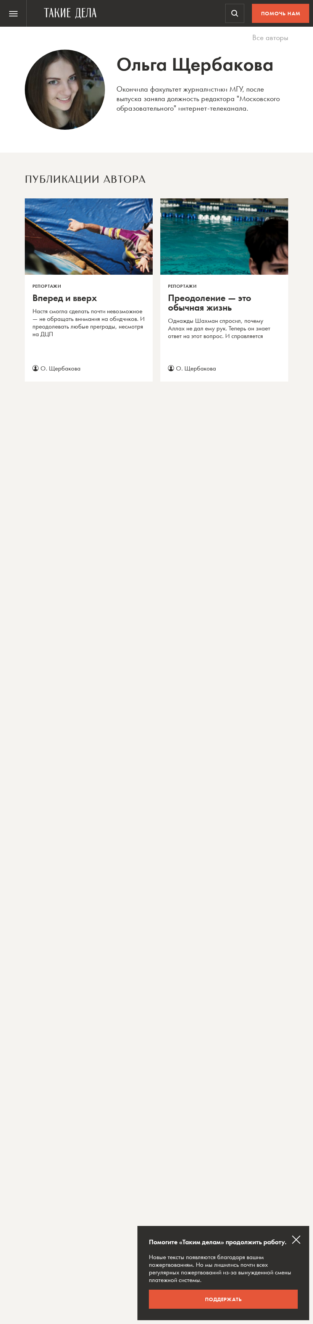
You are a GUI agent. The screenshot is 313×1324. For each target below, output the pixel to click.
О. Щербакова (60, 368)
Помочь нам (280, 13)
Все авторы (270, 37)
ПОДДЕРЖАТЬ (223, 1299)
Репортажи (46, 286)
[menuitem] (13, 13)
